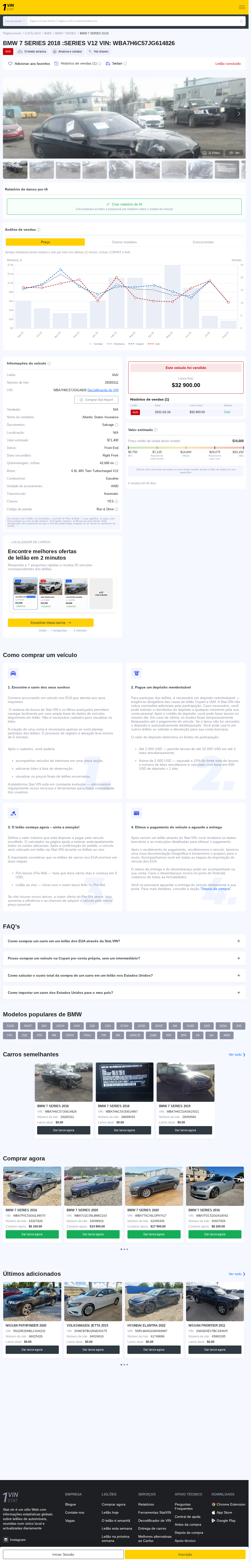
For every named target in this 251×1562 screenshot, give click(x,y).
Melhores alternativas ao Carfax (155, 1539)
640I (77, 1026)
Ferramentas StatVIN (154, 1512)
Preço (45, 242)
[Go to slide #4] (94, 170)
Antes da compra (188, 1524)
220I (207, 1026)
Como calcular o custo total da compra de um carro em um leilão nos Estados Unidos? (80, 975)
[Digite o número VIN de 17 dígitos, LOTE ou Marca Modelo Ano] (241, 21)
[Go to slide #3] (68, 170)
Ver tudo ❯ (237, 1054)
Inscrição (185, 1554)
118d (153, 1035)
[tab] (121, 1249)
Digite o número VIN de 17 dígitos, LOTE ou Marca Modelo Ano (63, 21)
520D (10, 1026)
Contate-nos (74, 1512)
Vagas (70, 1520)
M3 (118, 1035)
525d (223, 1026)
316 (92, 1026)
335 (238, 1026)
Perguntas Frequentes (184, 1506)
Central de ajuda (188, 1517)
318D (190, 1026)
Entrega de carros (152, 1528)
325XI (60, 1026)
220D (141, 1026)
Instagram (18, 1540)
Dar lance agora (63, 1130)
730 (103, 1035)
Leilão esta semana (117, 1528)
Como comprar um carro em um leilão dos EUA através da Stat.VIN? (64, 941)
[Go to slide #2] (41, 170)
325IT (159, 1026)
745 (9, 1035)
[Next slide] (238, 113)
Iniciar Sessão (63, 1554)
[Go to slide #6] (147, 170)
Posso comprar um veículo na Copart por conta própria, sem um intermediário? (74, 958)
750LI (87, 1035)
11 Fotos (214, 153)
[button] (15, 21)
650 (168, 1035)
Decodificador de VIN (154, 1520)
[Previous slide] (9, 113)
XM (175, 1026)
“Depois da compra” (215, 889)
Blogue (70, 1504)
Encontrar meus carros (48, 623)
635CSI (135, 1035)
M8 (54, 1035)
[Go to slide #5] (121, 170)
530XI (70, 1035)
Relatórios (146, 1504)
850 (183, 1035)
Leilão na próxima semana (115, 1539)
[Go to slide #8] (200, 170)
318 (24, 1035)
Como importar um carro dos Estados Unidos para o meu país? (60, 993)
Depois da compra (189, 1533)
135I (108, 1026)
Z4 (198, 1035)
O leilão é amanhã (116, 1520)
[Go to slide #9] (227, 170)
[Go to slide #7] (174, 170)
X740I (124, 1026)
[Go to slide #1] (15, 170)
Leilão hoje (110, 1512)
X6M (227, 1035)
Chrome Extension (231, 1504)
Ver (237, 153)
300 (44, 1026)
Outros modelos (124, 242)
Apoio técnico (185, 1541)
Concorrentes (203, 242)
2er (211, 1035)
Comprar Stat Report (99, 400)
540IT (28, 1026)
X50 (39, 1035)
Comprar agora (114, 1504)
